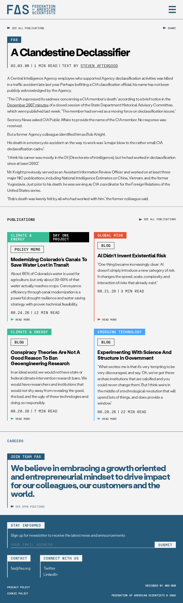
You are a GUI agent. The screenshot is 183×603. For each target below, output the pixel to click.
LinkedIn (50, 574)
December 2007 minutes (28, 104)
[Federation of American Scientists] (31, 9)
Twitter (49, 568)
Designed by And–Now (160, 585)
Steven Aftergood (99, 65)
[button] (172, 9)
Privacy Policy (18, 587)
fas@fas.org (20, 568)
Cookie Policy (17, 593)
